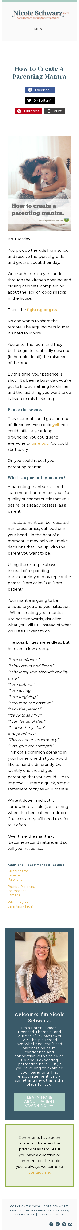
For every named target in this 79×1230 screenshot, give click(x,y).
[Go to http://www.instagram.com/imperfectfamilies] (58, 1225)
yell (55, 424)
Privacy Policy (51, 1214)
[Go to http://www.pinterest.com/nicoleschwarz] (64, 1225)
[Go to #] (70, 1225)
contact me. (39, 1172)
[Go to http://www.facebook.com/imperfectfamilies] (51, 1225)
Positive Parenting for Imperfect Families (21, 891)
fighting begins (42, 310)
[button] (39, 1101)
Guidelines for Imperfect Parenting (18, 875)
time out (39, 443)
